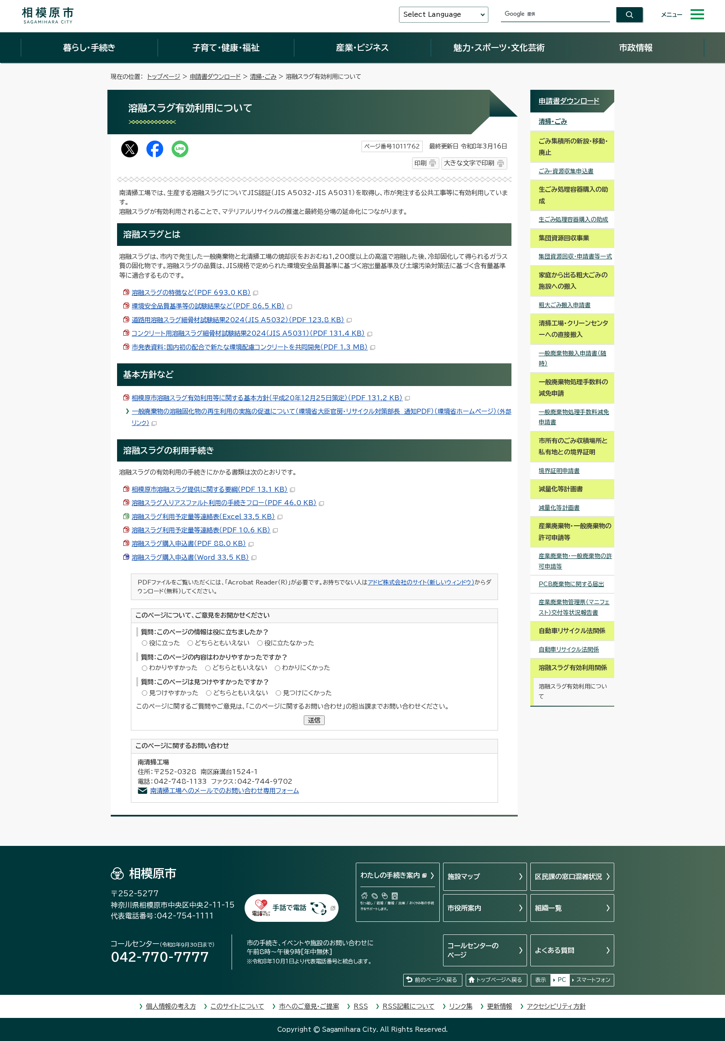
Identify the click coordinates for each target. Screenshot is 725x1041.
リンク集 (460, 1006)
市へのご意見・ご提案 (309, 1006)
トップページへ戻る (499, 980)
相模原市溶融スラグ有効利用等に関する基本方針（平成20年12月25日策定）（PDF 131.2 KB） (267, 398)
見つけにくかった (307, 693)
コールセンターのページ (473, 950)
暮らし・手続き (89, 47)
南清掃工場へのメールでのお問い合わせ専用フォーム (224, 791)
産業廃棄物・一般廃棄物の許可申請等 (575, 561)
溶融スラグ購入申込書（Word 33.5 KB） (190, 557)
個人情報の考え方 (171, 1006)
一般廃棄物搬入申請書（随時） (572, 358)
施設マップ (464, 876)
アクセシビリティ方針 (556, 1006)
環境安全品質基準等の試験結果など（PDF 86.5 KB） (208, 306)
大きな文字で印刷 (469, 163)
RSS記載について (409, 1006)
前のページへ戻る (436, 980)
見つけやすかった (173, 693)
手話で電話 (289, 907)
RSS (361, 1006)
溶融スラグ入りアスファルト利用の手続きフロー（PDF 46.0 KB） (224, 503)
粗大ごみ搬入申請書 (565, 305)
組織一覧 (548, 908)
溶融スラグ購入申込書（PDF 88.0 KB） (189, 543)
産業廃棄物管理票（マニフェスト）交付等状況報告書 (574, 607)
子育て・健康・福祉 (225, 47)
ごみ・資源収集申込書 (566, 171)
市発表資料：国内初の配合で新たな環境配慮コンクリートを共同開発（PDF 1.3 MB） (250, 347)
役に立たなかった (289, 643)
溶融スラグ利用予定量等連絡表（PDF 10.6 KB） (201, 530)
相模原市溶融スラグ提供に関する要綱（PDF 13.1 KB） (210, 489)
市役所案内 (464, 908)
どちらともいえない (222, 643)
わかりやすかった (173, 668)
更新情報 (499, 1006)
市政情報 (635, 47)
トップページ (163, 76)
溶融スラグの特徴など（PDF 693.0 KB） (191, 293)
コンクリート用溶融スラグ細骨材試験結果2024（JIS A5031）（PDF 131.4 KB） (248, 333)
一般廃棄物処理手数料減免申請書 (574, 417)
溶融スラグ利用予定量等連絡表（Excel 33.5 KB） (203, 517)
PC (562, 980)
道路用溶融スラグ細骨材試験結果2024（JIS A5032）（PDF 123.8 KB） (238, 320)
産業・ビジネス (362, 47)
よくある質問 (554, 950)
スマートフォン (593, 980)
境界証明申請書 (559, 471)
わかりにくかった (306, 668)
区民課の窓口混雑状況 (568, 876)
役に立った (164, 643)
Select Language (432, 14)
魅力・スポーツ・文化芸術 (499, 47)
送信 (314, 720)
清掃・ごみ (263, 76)
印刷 (420, 163)
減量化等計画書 (559, 508)
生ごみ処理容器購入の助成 (573, 219)
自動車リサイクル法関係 (569, 649)
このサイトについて (237, 1006)
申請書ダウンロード (215, 76)
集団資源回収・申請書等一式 (575, 256)
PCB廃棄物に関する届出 (571, 584)
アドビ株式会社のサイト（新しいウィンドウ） (421, 582)
